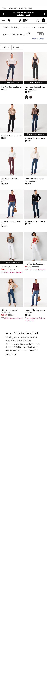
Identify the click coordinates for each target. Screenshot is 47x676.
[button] (43, 19)
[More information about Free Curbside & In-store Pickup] (29, 33)
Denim (14, 28)
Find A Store (38, 39)
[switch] (40, 33)
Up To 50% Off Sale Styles (23, 12)
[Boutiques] (9, 20)
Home (6, 28)
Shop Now (20, 14)
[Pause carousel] (44, 13)
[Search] (37, 20)
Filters (6, 47)
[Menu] (3, 20)
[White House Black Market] (23, 20)
